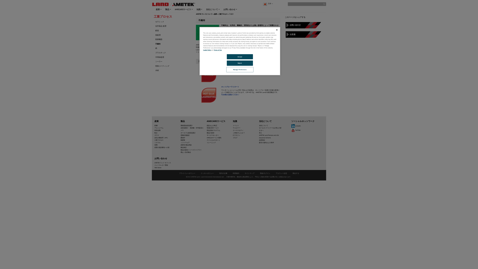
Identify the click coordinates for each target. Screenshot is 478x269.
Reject (240, 63)
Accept (240, 57)
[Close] (277, 30)
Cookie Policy (207, 50)
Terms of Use (218, 50)
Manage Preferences (240, 69)
